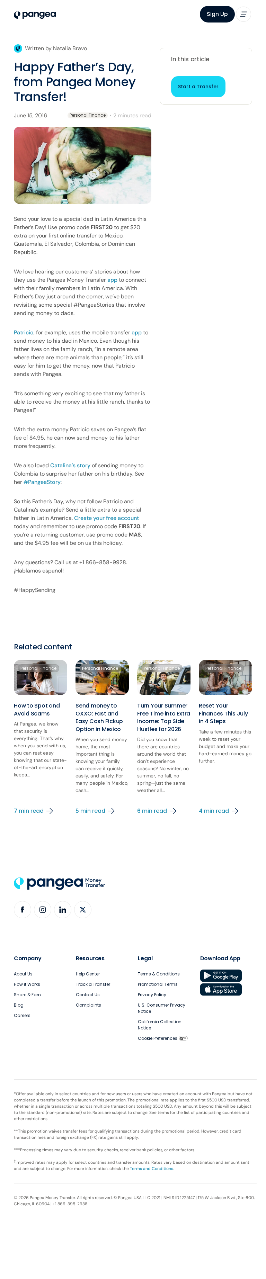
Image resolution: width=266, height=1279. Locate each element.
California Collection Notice (159, 1025)
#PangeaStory (42, 482)
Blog (19, 1005)
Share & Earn (27, 995)
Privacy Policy (152, 995)
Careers (22, 1015)
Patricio (24, 332)
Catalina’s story (70, 465)
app (112, 279)
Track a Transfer (93, 984)
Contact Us (88, 995)
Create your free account (106, 518)
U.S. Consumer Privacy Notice (161, 1008)
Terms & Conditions (159, 974)
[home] (35, 15)
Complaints (88, 1005)
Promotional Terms (158, 984)
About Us (23, 974)
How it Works (27, 984)
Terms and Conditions (151, 1168)
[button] (243, 14)
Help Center (88, 974)
